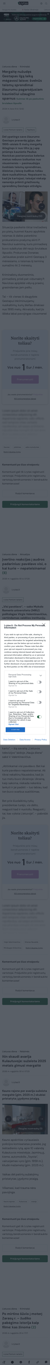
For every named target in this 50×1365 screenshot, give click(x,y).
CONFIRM (15, 729)
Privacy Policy (41, 739)
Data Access (25, 739)
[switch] (39, 682)
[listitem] (25, 676)
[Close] (44, 625)
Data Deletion (9, 739)
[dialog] (25, 682)
